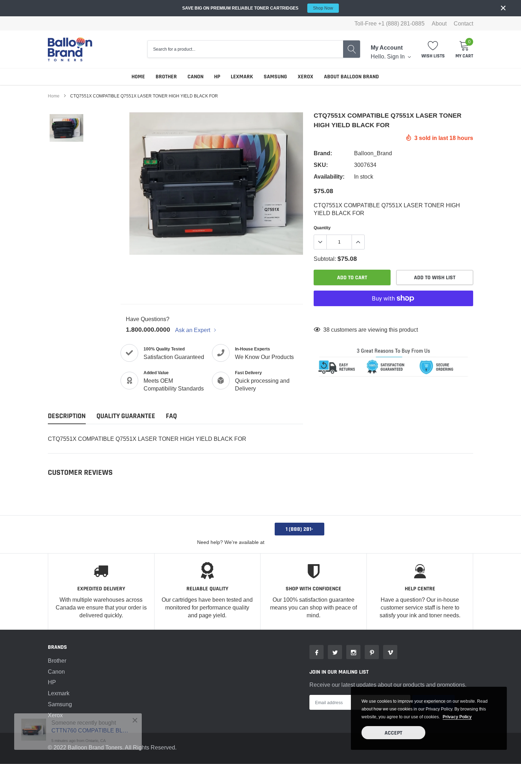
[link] (66, 128)
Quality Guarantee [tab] (125, 416)
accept (393, 733)
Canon (195, 76)
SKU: (321, 165)
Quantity (322, 227)
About (439, 23)
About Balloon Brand (351, 76)
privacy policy (457, 716)
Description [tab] (67, 416)
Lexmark (242, 76)
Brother (166, 76)
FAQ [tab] (171, 416)
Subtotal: (325, 258)
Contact (463, 23)
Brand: (323, 153)
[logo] (70, 49)
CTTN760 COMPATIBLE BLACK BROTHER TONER (91, 730)
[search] (351, 49)
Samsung (275, 76)
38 (326, 329)
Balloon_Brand (373, 153)
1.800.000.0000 (148, 329)
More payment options (393, 316)
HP (217, 76)
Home (138, 76)
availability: (329, 176)
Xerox (305, 76)
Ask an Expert (193, 330)
